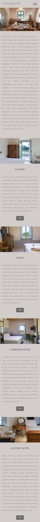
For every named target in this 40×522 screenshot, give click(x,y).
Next (36, 18)
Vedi (20, 218)
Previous (3, 18)
